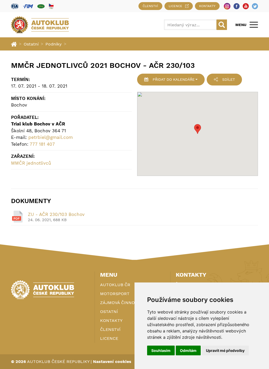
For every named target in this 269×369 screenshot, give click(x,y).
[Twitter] (255, 6)
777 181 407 (42, 144)
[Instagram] (227, 6)
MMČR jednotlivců (31, 163)
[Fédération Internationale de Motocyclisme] (28, 6)
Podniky (53, 44)
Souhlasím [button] (160, 350)
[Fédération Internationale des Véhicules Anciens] (41, 6)
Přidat (174, 79)
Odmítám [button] (188, 350)
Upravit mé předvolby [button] (225, 350)
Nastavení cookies (112, 361)
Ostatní (31, 44)
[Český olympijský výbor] (51, 6)
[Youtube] (246, 6)
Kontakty (207, 6)
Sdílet (228, 79)
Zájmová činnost (120, 302)
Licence (175, 6)
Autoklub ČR (115, 284)
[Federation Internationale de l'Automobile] (15, 6)
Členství (150, 6)
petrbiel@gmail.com (50, 137)
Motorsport (115, 293)
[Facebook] (237, 6)
